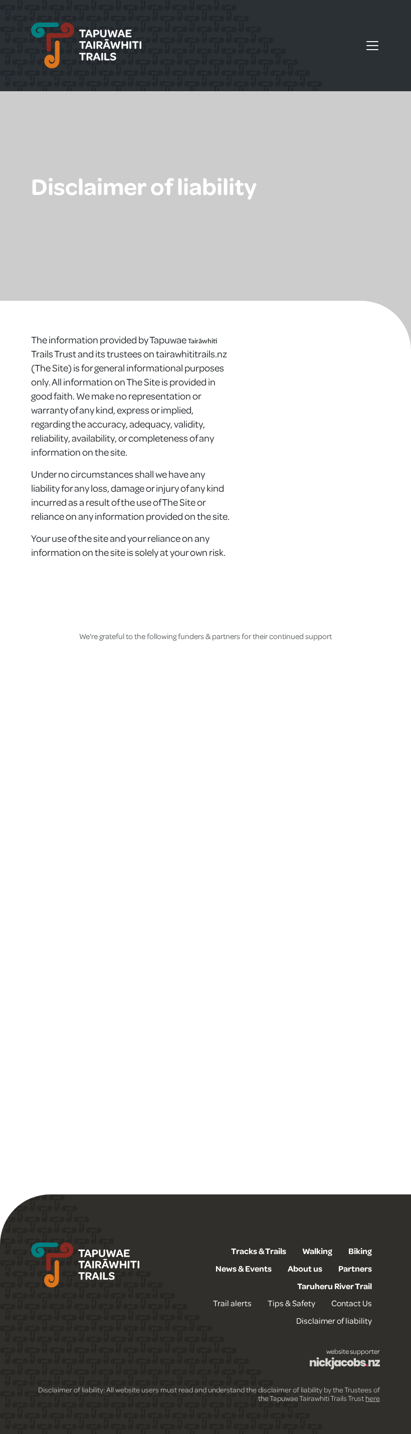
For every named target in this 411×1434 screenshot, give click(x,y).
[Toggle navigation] (372, 45)
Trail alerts (232, 1303)
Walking (317, 1251)
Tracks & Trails (258, 1251)
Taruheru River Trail (334, 1286)
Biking (360, 1251)
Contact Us (351, 1303)
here (372, 1397)
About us (305, 1268)
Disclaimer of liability (334, 1320)
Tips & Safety (291, 1303)
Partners (355, 1268)
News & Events (244, 1268)
